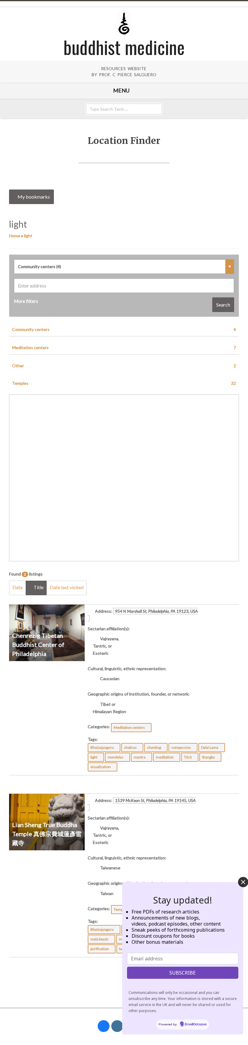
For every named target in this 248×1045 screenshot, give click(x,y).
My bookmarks (33, 197)
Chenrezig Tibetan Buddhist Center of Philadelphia (38, 644)
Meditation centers (124, 347)
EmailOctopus (196, 1024)
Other (124, 365)
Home (14, 235)
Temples (124, 383)
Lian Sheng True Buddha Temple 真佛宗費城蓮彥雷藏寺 (47, 833)
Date (17, 587)
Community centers (124, 329)
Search (223, 304)
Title (38, 587)
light (28, 235)
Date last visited (66, 587)
